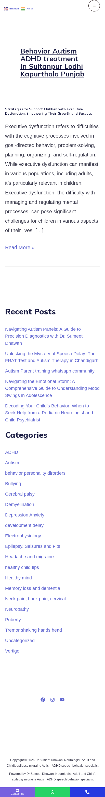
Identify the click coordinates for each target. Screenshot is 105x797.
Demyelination (19, 504)
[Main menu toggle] (94, 5)
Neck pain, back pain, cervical (35, 598)
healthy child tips (22, 567)
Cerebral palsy (20, 494)
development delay (24, 525)
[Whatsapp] (52, 792)
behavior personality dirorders (35, 473)
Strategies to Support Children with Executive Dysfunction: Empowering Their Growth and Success (48, 111)
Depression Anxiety (24, 514)
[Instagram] (52, 699)
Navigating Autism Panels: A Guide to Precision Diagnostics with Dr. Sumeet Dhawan (44, 336)
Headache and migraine (29, 556)
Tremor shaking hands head (33, 630)
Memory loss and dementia (32, 588)
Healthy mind (18, 577)
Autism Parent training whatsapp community (50, 371)
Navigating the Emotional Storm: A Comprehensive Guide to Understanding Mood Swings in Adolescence (52, 388)
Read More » (20, 246)
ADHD (11, 452)
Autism (12, 462)
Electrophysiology (23, 535)
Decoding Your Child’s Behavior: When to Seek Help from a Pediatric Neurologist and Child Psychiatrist (49, 412)
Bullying (13, 483)
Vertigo (12, 651)
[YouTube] (62, 699)
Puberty (13, 619)
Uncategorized (20, 640)
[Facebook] (43, 699)
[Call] (87, 792)
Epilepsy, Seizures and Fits (32, 546)
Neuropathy (17, 609)
